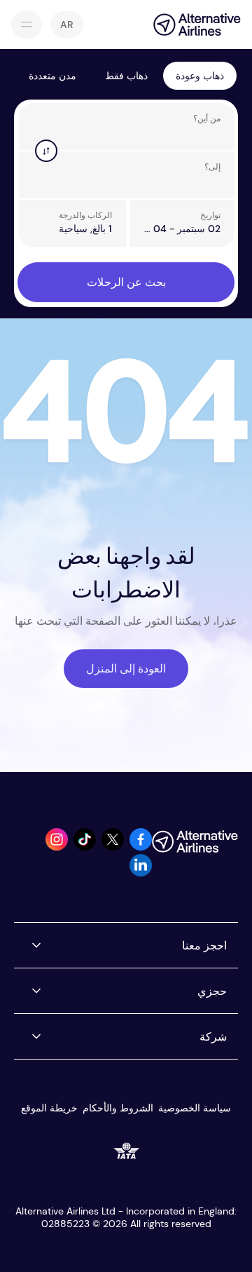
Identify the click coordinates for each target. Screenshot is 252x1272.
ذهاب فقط (126, 75)
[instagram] (57, 846)
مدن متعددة (52, 75)
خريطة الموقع (49, 1108)
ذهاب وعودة (200, 75)
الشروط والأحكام (118, 1108)
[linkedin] (141, 872)
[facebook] (141, 846)
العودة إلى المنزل (126, 668)
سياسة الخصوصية (194, 1108)
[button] (66, 24)
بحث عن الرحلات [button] (126, 282)
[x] (113, 846)
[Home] (190, 24)
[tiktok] (85, 846)
